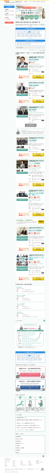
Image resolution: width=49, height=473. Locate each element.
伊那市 (34, 61)
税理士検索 (34, 1)
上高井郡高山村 (18, 33)
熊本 (28, 341)
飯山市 (34, 355)
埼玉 (27, 334)
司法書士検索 (38, 1)
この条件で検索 (9, 22)
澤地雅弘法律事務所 (34, 85)
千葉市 (31, 344)
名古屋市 (28, 343)
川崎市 (29, 344)
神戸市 (35, 343)
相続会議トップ (26, 1)
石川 (30, 335)
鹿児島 (34, 341)
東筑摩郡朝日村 (31, 36)
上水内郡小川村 (23, 358)
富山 (28, 335)
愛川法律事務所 (19, 287)
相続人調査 (32, 42)
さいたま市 (26, 344)
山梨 (24, 335)
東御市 (17, 355)
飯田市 (24, 30)
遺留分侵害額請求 (28, 42)
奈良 (28, 338)
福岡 (22, 341)
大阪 (22, 338)
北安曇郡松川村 (35, 358)
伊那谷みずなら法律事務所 (21, 295)
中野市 (36, 30)
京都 (26, 338)
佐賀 (24, 341)
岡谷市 (34, 111)
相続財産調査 (35, 42)
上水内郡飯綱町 (38, 33)
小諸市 (41, 30)
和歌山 (32, 338)
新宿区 (34, 196)
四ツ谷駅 (38, 196)
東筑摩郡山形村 (26, 36)
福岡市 (33, 343)
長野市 (17, 30)
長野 (26, 335)
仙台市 (23, 344)
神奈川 (25, 334)
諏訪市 (27, 30)
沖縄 (36, 341)
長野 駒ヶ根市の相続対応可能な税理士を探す (30, 374)
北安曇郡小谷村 (18, 36)
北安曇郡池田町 (31, 358)
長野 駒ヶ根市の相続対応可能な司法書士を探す (30, 387)
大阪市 (34, 164)
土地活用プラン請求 (43, 1)
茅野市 (24, 355)
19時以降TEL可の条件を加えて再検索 (41, 222)
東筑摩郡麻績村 (39, 36)
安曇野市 (34, 30)
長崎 (26, 341)
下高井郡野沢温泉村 (33, 33)
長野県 (30, 61)
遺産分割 (21, 42)
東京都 (30, 196)
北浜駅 (38, 164)
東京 (22, 334)
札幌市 (30, 343)
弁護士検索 (30, 1)
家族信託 (42, 42)
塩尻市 (20, 355)
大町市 (32, 355)
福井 (32, 335)
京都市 (37, 343)
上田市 (22, 30)
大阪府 (30, 164)
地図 (42, 96)
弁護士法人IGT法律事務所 (35, 230)
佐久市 (39, 30)
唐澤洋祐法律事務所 (34, 59)
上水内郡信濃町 (18, 358)
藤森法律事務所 (33, 109)
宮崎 (32, 341)
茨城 (30, 334)
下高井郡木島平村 (28, 33)
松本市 (20, 30)
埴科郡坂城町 (22, 36)
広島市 (40, 343)
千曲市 (29, 30)
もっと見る (30, 361)
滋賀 (30, 338)
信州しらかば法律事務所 (20, 303)
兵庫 (24, 338)
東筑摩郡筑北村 (35, 36)
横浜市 (23, 343)
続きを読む (39, 67)
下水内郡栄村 (26, 358)
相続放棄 (24, 42)
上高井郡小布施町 (38, 355)
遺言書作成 (18, 42)
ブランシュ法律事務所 (34, 163)
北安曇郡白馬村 (39, 358)
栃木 (32, 334)
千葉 (28, 334)
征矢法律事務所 (19, 312)
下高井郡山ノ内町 (23, 33)
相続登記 (39, 42)
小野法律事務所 (33, 140)
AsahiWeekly (37, 463)
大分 (30, 341)
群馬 (34, 334)
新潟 (22, 335)
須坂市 (31, 30)
